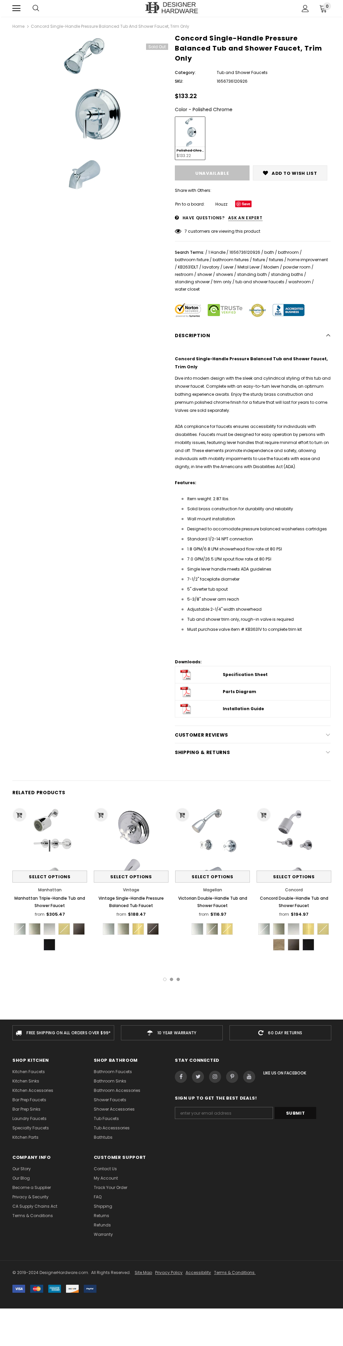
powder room (297, 267)
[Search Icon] (35, 8)
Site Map (143, 1272)
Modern (271, 267)
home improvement (307, 260)
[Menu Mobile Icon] (16, 8)
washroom (299, 282)
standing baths (287, 274)
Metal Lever (248, 267)
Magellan (212, 890)
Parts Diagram (239, 691)
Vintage (131, 890)
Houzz (221, 204)
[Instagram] (215, 1077)
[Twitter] (198, 1077)
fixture (259, 260)
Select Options (49, 877)
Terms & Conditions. (235, 1272)
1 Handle (216, 252)
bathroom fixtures (231, 260)
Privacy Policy (169, 1272)
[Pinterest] (232, 1077)
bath (269, 252)
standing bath (252, 274)
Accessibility (198, 1272)
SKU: (179, 81)
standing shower (192, 282)
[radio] (190, 138)
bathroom (288, 252)
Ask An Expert (245, 218)
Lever (228, 267)
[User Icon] (305, 8)
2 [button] (171, 979)
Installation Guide (243, 709)
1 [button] (164, 979)
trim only (222, 282)
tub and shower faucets (259, 282)
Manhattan (50, 890)
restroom (184, 274)
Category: (185, 72)
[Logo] (171, 8)
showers (224, 274)
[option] (90, 113)
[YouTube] (249, 1077)
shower (204, 274)
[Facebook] (181, 1077)
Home (18, 26)
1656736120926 (244, 252)
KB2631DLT (188, 267)
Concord (294, 890)
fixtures (276, 260)
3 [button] (178, 979)
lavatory (210, 267)
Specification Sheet (245, 674)
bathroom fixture (192, 260)
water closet (187, 289)
